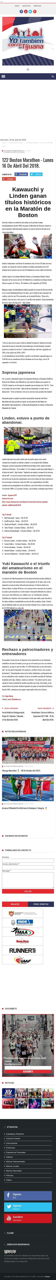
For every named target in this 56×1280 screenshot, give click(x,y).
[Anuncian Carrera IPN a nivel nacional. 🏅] (21, 1093)
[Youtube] (26, 11)
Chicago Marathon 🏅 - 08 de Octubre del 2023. (21, 770)
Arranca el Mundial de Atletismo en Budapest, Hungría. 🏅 (24, 808)
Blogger (47, 1276)
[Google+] (35, 11)
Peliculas (9, 1175)
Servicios (37, 6)
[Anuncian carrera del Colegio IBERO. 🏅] (8, 1104)
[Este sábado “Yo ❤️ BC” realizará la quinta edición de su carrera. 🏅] (48, 1104)
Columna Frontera (13, 1139)
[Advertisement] (28, 111)
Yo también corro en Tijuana (14, 152)
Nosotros (26, 6)
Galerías (9, 1157)
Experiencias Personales (16, 1152)
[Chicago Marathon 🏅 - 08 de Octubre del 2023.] (28, 750)
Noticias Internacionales (16, 142)
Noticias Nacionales (14, 1171)
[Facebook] (21, 11)
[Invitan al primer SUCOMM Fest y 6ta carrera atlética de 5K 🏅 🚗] (48, 1093)
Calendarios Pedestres (15, 1134)
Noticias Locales (12, 1166)
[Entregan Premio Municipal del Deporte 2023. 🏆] (35, 1104)
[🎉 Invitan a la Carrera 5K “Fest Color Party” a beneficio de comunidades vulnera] (35, 1093)
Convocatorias (11, 1143)
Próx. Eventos (41, 904)
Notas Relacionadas (15, 731)
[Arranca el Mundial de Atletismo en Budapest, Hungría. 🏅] (28, 787)
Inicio (17, 6)
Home (4, 142)
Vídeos (9, 1180)
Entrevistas (10, 1148)
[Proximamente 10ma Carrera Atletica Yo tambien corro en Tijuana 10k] (8, 1093)
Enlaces (15, 904)
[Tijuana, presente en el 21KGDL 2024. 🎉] (21, 1104)
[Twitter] (30, 11)
